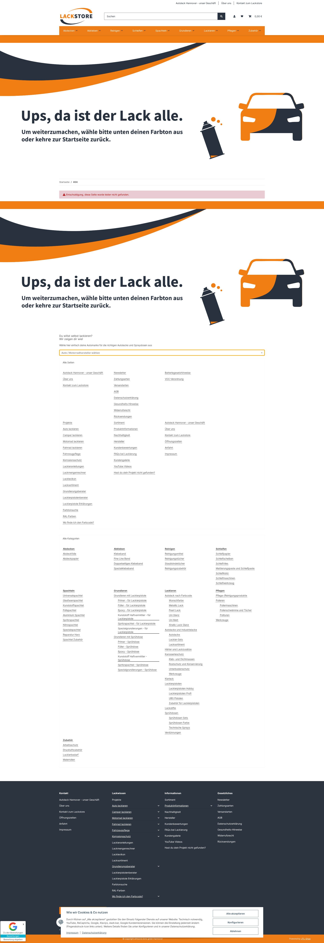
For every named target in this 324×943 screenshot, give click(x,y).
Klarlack (169, 678)
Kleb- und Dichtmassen (182, 659)
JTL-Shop (305, 938)
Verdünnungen (173, 732)
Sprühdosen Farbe (179, 722)
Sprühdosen (171, 712)
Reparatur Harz (71, 634)
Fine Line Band (122, 558)
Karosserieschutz (174, 654)
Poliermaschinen (229, 605)
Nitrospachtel (70, 624)
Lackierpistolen (173, 683)
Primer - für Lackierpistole (132, 600)
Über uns (226, 3)
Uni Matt (173, 619)
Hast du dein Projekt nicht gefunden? (134, 472)
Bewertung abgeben (13, 939)
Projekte (67, 422)
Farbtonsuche (70, 510)
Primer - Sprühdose (128, 641)
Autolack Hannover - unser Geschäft (196, 3)
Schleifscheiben (224, 558)
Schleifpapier (223, 553)
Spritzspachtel (71, 619)
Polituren (225, 615)
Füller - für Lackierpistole (131, 605)
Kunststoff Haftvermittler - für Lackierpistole (134, 617)
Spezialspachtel (71, 629)
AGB (116, 391)
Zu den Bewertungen (13, 932)
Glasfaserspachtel (73, 600)
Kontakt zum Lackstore (249, 3)
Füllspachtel (69, 610)
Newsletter (120, 372)
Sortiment (119, 422)
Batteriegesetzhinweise (178, 372)
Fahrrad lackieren (72, 447)
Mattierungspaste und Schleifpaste (235, 568)
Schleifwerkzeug (225, 583)
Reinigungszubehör (175, 568)
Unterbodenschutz (179, 668)
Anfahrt (169, 447)
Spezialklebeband (124, 568)
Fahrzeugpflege (71, 453)
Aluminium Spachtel (74, 615)
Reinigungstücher (174, 558)
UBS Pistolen (176, 698)
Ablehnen (235, 931)
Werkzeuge (175, 673)
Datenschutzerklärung (94, 932)
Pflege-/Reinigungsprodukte (231, 595)
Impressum (72, 932)
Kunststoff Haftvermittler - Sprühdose (132, 658)
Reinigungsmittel (174, 553)
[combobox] (158, 353)
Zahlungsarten (122, 378)
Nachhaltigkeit (122, 435)
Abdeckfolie (69, 553)
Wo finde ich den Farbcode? (78, 522)
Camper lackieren (72, 435)
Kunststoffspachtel (73, 605)
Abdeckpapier (71, 558)
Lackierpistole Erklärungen (77, 503)
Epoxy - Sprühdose (128, 651)
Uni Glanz (174, 615)
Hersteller (119, 441)
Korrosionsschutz (72, 460)
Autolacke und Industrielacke (181, 629)
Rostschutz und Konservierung (185, 664)
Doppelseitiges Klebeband (128, 563)
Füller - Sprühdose (128, 646)
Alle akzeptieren (235, 913)
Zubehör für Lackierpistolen (184, 703)
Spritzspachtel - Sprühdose (133, 664)
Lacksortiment (71, 485)
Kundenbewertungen (125, 447)
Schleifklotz (222, 573)
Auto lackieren (71, 428)
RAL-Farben (69, 516)
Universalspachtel (73, 595)
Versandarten (121, 385)
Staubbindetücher (175, 563)
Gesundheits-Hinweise (126, 403)
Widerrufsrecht (122, 410)
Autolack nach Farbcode (178, 595)
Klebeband (120, 553)
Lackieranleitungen (73, 466)
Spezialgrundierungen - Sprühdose (137, 669)
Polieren (220, 600)
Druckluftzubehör (72, 749)
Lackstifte (170, 708)
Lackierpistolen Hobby (181, 688)
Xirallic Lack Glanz (179, 624)
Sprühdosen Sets (178, 717)
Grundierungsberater (74, 491)
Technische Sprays (179, 727)
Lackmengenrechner (74, 472)
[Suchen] (221, 16)
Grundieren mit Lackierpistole (130, 595)
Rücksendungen (123, 416)
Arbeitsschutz (70, 744)
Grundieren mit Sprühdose (128, 636)
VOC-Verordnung (174, 378)
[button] (234, 16)
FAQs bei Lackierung (125, 453)
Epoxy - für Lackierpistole (132, 610)
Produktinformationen (126, 428)
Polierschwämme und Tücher (236, 610)
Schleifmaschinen (225, 578)
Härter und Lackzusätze (178, 649)
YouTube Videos (122, 466)
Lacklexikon (69, 478)
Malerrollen (69, 759)
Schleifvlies (222, 563)
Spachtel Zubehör (73, 639)
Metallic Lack (176, 605)
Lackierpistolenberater (75, 497)
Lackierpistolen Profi (180, 693)
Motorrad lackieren (73, 441)
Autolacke (174, 634)
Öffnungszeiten (173, 441)
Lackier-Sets (176, 639)
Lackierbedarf (70, 754)
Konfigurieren (236, 922)
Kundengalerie (122, 460)
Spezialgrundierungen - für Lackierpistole (133, 630)
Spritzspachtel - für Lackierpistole (136, 623)
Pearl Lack (175, 610)
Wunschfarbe (176, 600)
